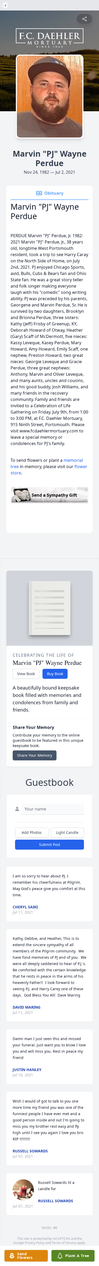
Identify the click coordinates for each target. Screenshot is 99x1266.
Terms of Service (64, 1243)
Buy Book (55, 673)
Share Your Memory (34, 755)
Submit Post (49, 844)
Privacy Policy (35, 1243)
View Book (26, 673)
